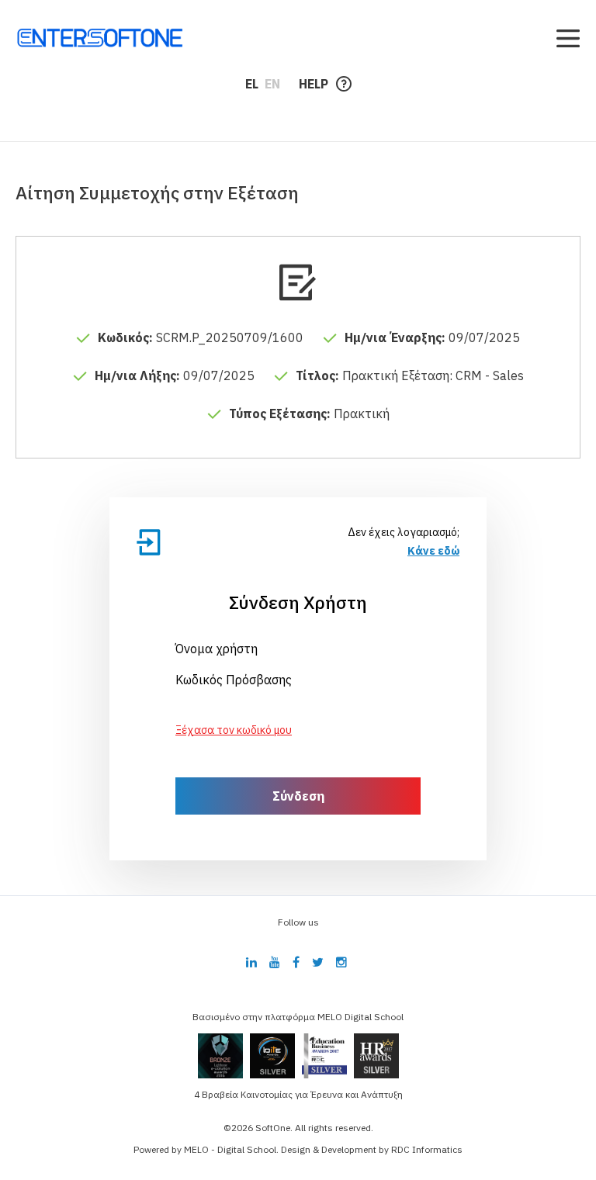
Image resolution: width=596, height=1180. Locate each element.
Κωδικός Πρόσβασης (233, 679)
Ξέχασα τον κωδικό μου (233, 730)
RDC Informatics (427, 1149)
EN (272, 84)
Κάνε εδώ (433, 551)
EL (251, 84)
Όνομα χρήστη (216, 648)
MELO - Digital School (230, 1149)
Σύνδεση (298, 796)
